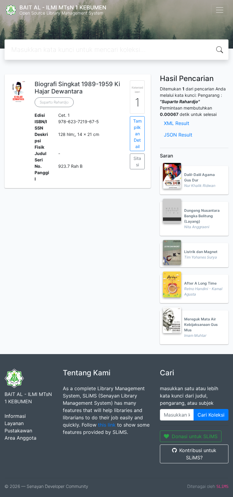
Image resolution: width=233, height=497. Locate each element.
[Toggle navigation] (219, 10)
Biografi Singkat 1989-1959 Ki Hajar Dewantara (77, 87)
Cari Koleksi (211, 415)
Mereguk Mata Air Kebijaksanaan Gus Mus (201, 324)
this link (107, 425)
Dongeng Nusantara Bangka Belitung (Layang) (202, 216)
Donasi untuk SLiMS (195, 436)
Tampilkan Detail (137, 133)
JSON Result (178, 135)
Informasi (15, 416)
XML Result (176, 123)
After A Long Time (200, 283)
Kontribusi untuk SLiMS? (197, 454)
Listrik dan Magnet (201, 251)
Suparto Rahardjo (54, 102)
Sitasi (137, 161)
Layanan (14, 423)
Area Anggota (20, 438)
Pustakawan (18, 431)
